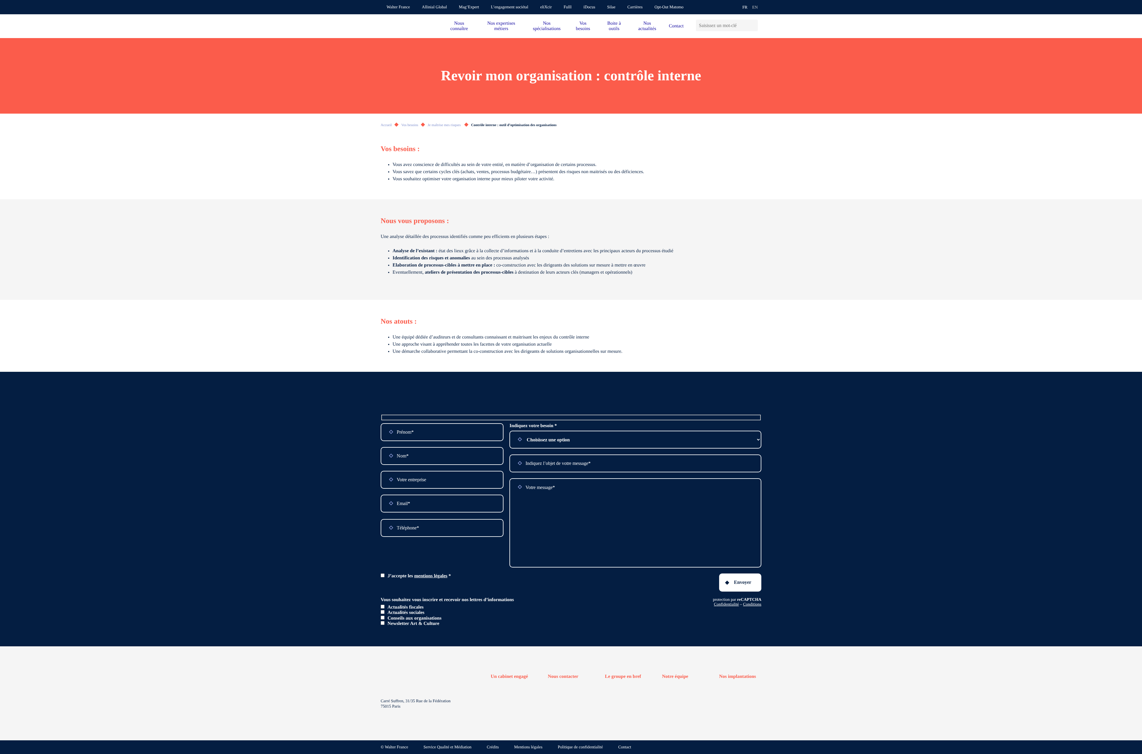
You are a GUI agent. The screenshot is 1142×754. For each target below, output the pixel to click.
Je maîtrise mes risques (445, 125)
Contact (676, 26)
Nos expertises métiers (501, 26)
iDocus (589, 7)
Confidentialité (726, 604)
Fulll (567, 7)
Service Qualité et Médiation (447, 747)
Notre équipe (675, 676)
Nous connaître (459, 26)
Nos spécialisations (547, 26)
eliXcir (546, 7)
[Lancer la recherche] (753, 25)
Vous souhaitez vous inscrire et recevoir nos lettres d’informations (447, 599)
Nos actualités (647, 26)
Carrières (634, 7)
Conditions (752, 604)
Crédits (493, 747)
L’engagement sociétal (509, 7)
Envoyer (742, 582)
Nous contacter (563, 676)
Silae (611, 7)
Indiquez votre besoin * (533, 425)
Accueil (386, 125)
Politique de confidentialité (580, 747)
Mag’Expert (469, 7)
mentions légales (431, 576)
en (755, 7)
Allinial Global (434, 7)
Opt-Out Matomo (669, 7)
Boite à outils (614, 26)
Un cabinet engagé (509, 676)
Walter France (398, 7)
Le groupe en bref (623, 676)
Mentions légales (528, 747)
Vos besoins (583, 26)
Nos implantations (737, 676)
